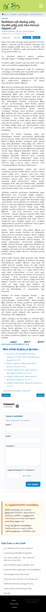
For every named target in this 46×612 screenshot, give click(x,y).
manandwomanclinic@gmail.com (15, 344)
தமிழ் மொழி (17, 37)
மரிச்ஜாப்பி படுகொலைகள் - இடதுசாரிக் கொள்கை (23, 383)
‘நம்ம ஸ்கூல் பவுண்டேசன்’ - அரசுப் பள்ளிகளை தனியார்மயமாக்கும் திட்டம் (19, 558)
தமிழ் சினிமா (27, 37)
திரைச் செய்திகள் (28, 31)
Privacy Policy (14, 604)
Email (8, 436)
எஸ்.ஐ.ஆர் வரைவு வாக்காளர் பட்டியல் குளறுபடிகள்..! (21, 579)
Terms (14, 600)
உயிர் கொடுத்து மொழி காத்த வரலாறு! (16, 574)
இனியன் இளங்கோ (10, 31)
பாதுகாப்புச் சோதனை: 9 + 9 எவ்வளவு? (21, 470)
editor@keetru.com (12, 519)
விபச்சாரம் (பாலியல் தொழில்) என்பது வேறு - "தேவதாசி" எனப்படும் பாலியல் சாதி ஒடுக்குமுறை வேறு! (23, 357)
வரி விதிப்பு (36, 37)
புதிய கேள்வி (26, 475)
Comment (10, 446)
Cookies (14, 607)
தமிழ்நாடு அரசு (6, 37)
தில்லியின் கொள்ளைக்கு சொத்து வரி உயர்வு (18, 583)
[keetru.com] (12, 6)
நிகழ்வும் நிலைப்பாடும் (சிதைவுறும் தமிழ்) (18, 588)
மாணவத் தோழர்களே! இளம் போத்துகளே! (18, 553)
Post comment (33, 484)
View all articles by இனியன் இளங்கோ (16, 391)
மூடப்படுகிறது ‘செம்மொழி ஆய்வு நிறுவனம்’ (18, 548)
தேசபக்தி (7, 593)
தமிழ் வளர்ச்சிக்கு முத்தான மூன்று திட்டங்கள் (19, 565)
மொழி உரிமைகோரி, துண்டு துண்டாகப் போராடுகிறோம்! (22, 569)
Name (9, 425)
